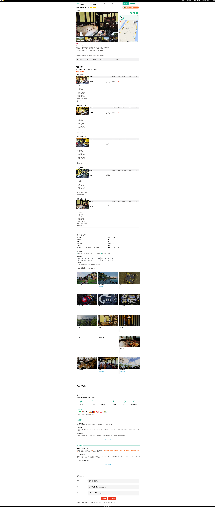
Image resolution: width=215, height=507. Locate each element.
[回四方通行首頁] (2, 1)
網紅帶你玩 (204, 0)
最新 (80, 59)
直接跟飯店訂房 (188, 0)
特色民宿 (194, 0)
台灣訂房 (182, 0)
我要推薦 (104, 498)
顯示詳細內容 (101, 286)
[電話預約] (137, 13)
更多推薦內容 (112, 498)
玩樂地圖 (208, 0)
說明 (110, 59)
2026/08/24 (113, 81)
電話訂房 (86, 98)
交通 (103, 59)
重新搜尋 (126, 3)
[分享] (131, 13)
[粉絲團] (134, 13)
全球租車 (198, 0)
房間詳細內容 (81, 132)
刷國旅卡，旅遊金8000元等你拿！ (131, 7)
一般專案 (91, 81)
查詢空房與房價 (80, 98)
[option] (87, 299)
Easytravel (109, 506)
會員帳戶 (213, 0)
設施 (95, 59)
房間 (87, 59)
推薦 (117, 59)
